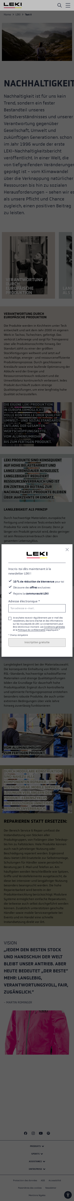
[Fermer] (67, 549)
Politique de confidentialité (31, 630)
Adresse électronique (24, 601)
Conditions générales (54, 627)
